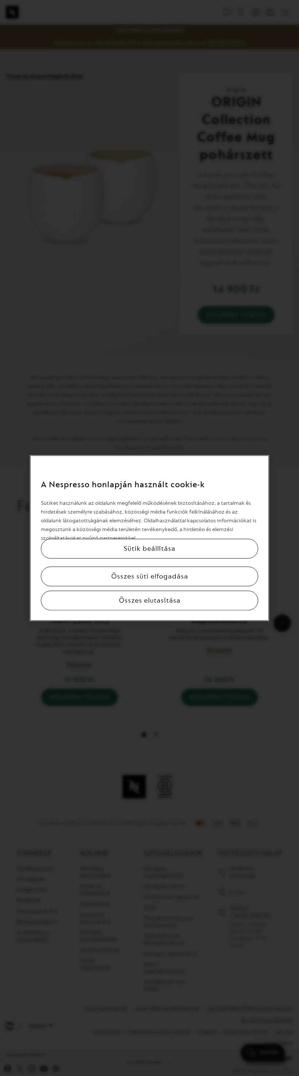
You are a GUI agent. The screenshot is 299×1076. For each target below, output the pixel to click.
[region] (149, 538)
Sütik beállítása (149, 548)
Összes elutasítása (149, 600)
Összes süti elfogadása (149, 576)
